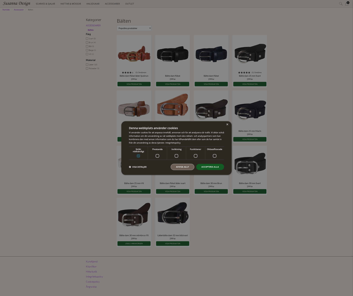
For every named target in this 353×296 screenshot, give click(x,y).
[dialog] (176, 148)
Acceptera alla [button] (210, 166)
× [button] (227, 124)
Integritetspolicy (173, 142)
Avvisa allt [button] (182, 166)
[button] (138, 166)
